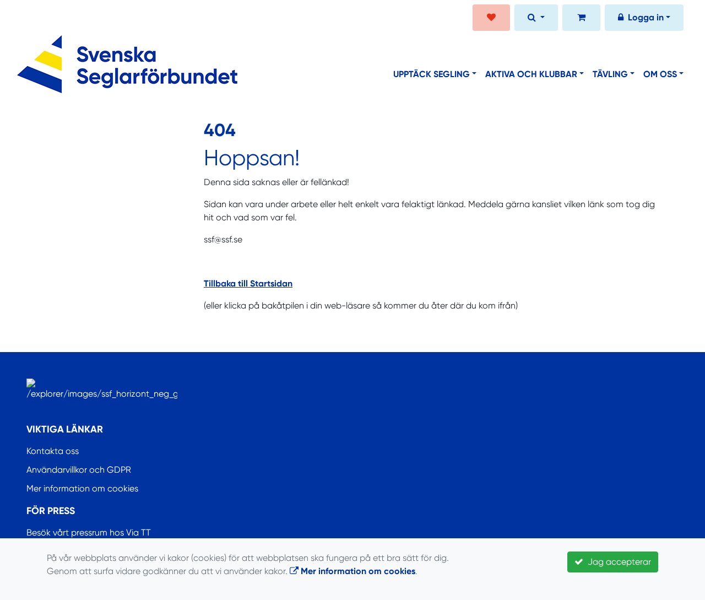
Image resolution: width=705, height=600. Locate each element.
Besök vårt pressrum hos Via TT (88, 532)
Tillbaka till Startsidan (248, 283)
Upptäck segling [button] (431, 74)
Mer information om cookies (82, 488)
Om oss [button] (660, 74)
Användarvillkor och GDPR (78, 469)
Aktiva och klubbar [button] (531, 74)
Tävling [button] (610, 74)
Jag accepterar (617, 561)
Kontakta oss (52, 451)
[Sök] (536, 19)
